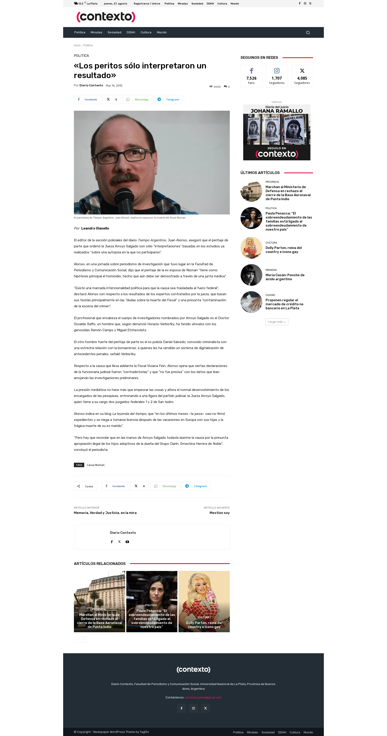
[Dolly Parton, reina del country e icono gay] (204, 601)
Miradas (271, 270)
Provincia (99, 609)
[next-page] (84, 640)
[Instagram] (305, 3)
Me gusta (251, 68)
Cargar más (275, 322)
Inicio (77, 45)
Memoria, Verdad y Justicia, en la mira (105, 513)
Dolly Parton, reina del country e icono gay (204, 625)
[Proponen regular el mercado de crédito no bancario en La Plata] (251, 302)
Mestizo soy (220, 513)
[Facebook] (299, 3)
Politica (88, 45)
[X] (310, 3)
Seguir (277, 68)
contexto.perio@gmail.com (203, 697)
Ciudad (270, 295)
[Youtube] (127, 541)
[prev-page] (77, 640)
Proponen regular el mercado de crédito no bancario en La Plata (284, 304)
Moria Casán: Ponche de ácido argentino (285, 277)
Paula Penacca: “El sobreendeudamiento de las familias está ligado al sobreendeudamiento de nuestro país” (152, 619)
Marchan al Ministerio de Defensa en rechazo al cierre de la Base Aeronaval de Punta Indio (99, 621)
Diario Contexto (91, 85)
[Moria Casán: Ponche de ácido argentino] (251, 275)
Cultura (203, 617)
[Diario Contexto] (92, 537)
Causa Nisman (96, 465)
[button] (308, 32)
